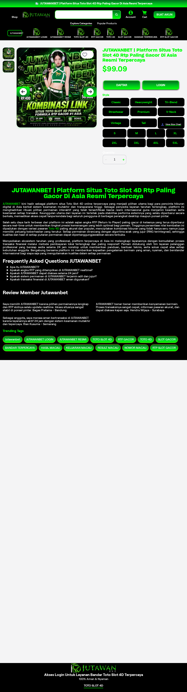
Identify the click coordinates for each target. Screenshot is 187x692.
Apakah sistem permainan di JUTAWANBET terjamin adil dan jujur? (53, 276)
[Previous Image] (23, 92)
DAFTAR (121, 85)
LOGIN (161, 85)
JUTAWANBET (11, 203)
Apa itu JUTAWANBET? (24, 267)
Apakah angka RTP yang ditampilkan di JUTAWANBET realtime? (51, 270)
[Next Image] (90, 92)
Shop (15, 16)
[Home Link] (36, 14)
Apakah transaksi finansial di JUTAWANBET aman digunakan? (49, 279)
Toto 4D (54, 228)
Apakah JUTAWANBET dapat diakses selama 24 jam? (44, 273)
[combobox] (84, 15)
